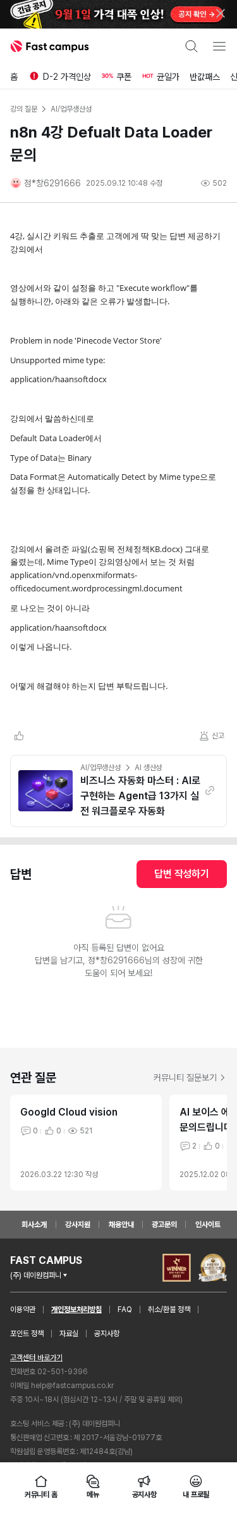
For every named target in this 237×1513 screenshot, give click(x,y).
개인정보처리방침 (76, 1309)
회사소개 (34, 1224)
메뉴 (93, 1494)
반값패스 (205, 77)
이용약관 (22, 1309)
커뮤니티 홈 (41, 1494)
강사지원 (77, 1224)
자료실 (68, 1333)
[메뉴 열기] (219, 46)
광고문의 (164, 1224)
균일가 (168, 77)
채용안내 (121, 1224)
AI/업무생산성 (100, 767)
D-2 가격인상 (67, 77)
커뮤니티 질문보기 (185, 1077)
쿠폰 (123, 77)
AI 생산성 (148, 767)
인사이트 (208, 1224)
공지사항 (106, 1333)
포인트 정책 (27, 1333)
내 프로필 (196, 1494)
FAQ (125, 1309)
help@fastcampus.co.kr (72, 1385)
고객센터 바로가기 (36, 1357)
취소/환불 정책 (169, 1309)
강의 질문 (23, 109)
